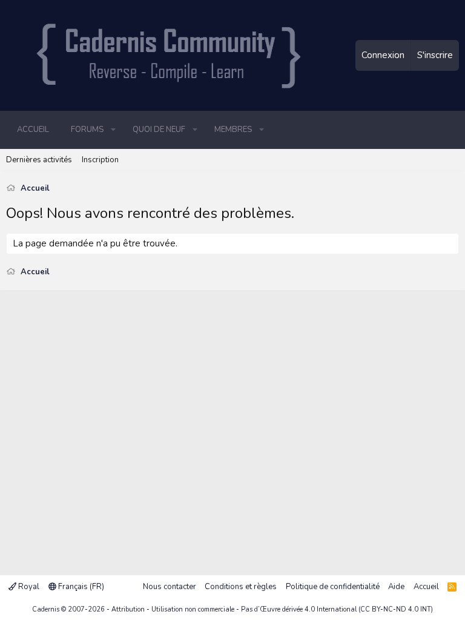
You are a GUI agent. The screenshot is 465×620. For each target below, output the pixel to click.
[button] (113, 129)
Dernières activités (39, 159)
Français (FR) (80, 586)
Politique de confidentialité (333, 586)
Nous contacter (169, 586)
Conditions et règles (241, 586)
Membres (233, 129)
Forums (87, 129)
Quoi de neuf (159, 129)
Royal (27, 586)
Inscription (100, 159)
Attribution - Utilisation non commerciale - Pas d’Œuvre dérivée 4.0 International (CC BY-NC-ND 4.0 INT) (272, 609)
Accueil (33, 129)
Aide (396, 586)
